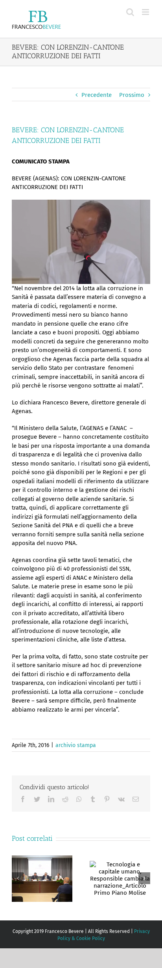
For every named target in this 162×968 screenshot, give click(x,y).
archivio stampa (75, 745)
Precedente (96, 94)
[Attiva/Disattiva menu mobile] (146, 12)
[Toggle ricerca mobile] (130, 12)
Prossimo (131, 94)
